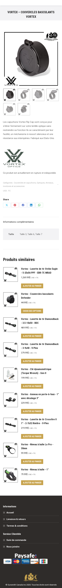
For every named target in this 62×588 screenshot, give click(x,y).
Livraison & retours (16, 519)
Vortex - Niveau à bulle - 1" (35, 469)
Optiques (41, 183)
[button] (54, 35)
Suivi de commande (16, 540)
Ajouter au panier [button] (32, 286)
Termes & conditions (17, 526)
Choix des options (32, 311)
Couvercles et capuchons (25, 183)
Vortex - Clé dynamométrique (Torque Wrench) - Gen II (36, 371)
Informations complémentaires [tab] (18, 222)
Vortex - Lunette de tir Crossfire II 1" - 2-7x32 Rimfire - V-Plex (39, 421)
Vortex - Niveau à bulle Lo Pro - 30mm (37, 446)
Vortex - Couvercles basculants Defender (37, 295)
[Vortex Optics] (14, 159)
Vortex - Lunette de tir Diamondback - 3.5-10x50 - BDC (40, 321)
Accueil (10, 512)
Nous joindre (12, 546)
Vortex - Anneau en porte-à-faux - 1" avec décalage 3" (40, 396)
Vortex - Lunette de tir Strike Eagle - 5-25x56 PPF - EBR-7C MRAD (39, 270)
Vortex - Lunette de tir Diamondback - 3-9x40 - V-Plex (40, 346)
